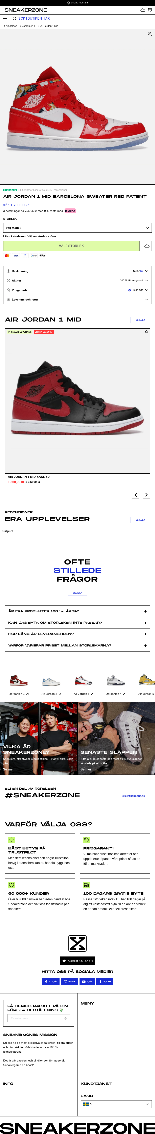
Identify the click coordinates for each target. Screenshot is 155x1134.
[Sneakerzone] (77, 943)
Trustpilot (6, 531)
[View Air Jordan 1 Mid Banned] (77, 400)
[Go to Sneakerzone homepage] (23, 10)
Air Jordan (11, 26)
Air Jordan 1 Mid (49, 26)
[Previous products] (135, 494)
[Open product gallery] (77, 106)
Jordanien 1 (28, 26)
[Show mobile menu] (5, 19)
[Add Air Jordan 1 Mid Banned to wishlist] (146, 331)
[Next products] (146, 494)
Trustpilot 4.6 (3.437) (79, 960)
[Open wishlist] (142, 10)
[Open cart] (149, 10)
